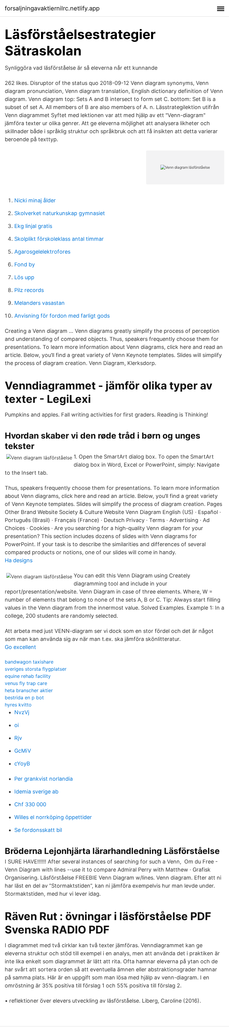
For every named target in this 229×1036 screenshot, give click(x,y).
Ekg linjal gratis (33, 226)
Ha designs (19, 560)
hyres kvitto (18, 705)
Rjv (18, 738)
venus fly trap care (26, 683)
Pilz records (29, 290)
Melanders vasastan (39, 303)
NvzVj (21, 712)
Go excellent (20, 647)
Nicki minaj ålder (35, 200)
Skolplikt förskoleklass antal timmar (59, 239)
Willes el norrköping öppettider (53, 817)
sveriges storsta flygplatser (35, 669)
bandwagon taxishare (29, 662)
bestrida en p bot (24, 697)
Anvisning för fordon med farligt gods (62, 316)
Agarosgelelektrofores (42, 251)
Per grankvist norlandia (43, 779)
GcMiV (22, 751)
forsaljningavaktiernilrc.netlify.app (52, 8)
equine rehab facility (28, 676)
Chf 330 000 (30, 804)
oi (16, 725)
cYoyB (22, 763)
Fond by (24, 264)
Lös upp (24, 277)
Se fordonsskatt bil (38, 830)
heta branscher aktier (29, 690)
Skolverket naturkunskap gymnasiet (59, 213)
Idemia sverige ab (36, 791)
